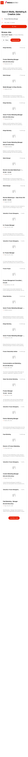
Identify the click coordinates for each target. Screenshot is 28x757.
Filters (6, 40)
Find (15, 26)
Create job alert (15, 40)
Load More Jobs (14, 518)
